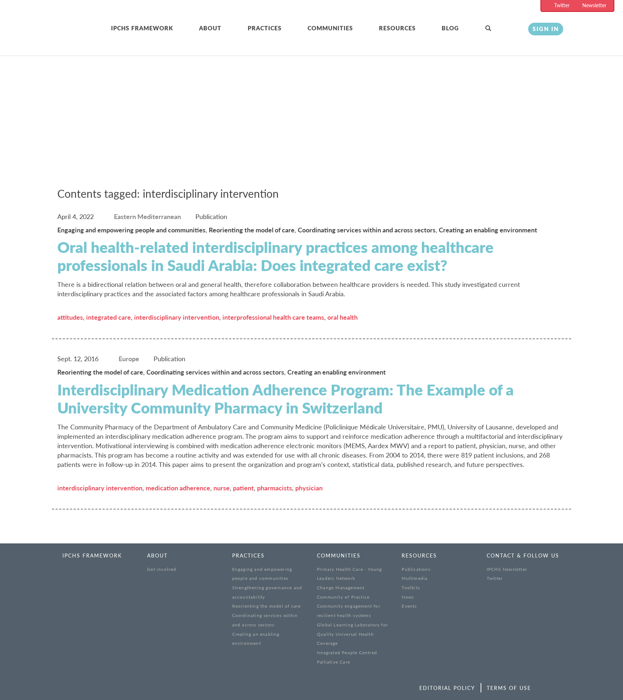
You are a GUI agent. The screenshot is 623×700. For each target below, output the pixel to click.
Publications (416, 569)
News (408, 597)
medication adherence (178, 488)
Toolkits (411, 587)
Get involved (161, 569)
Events (409, 606)
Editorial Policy (447, 688)
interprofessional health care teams (273, 317)
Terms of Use (509, 688)
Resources (397, 28)
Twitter (562, 5)
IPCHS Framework (142, 28)
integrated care (108, 317)
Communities (330, 28)
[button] (501, 28)
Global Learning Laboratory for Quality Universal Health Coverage (352, 634)
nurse (221, 488)
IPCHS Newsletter (507, 569)
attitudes (70, 317)
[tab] (155, 28)
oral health (342, 317)
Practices (265, 28)
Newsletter (594, 5)
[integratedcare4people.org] (70, 37)
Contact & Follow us (523, 555)
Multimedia (415, 578)
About (210, 28)
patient (243, 488)
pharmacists (274, 488)
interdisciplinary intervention (176, 317)
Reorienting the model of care (266, 606)
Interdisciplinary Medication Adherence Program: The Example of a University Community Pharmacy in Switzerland (285, 399)
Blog (450, 28)
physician (309, 488)
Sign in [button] (546, 28)
